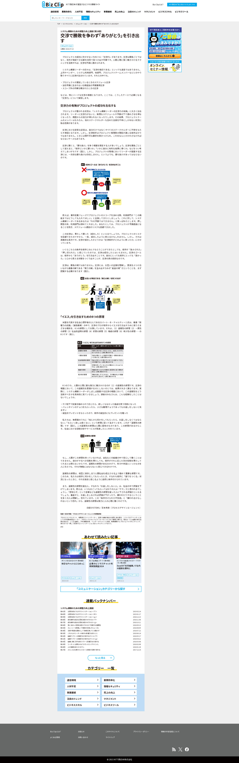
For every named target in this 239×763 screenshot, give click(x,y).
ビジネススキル (68, 24)
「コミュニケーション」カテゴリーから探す (101, 589)
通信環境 (71, 680)
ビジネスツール (111, 705)
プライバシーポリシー (141, 731)
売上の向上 (109, 692)
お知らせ (81, 731)
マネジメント (110, 698)
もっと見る (100, 657)
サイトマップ (110, 737)
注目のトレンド (74, 698)
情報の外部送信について (170, 731)
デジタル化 (65, 578)
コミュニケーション (82, 24)
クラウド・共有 (121, 575)
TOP (58, 24)
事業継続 (71, 692)
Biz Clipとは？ (158, 4)
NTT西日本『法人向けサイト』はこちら (182, 4)
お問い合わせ (83, 737)
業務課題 (120, 578)
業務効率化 (109, 680)
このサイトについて (113, 731)
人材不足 (71, 686)
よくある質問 (55, 737)
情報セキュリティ (112, 686)
